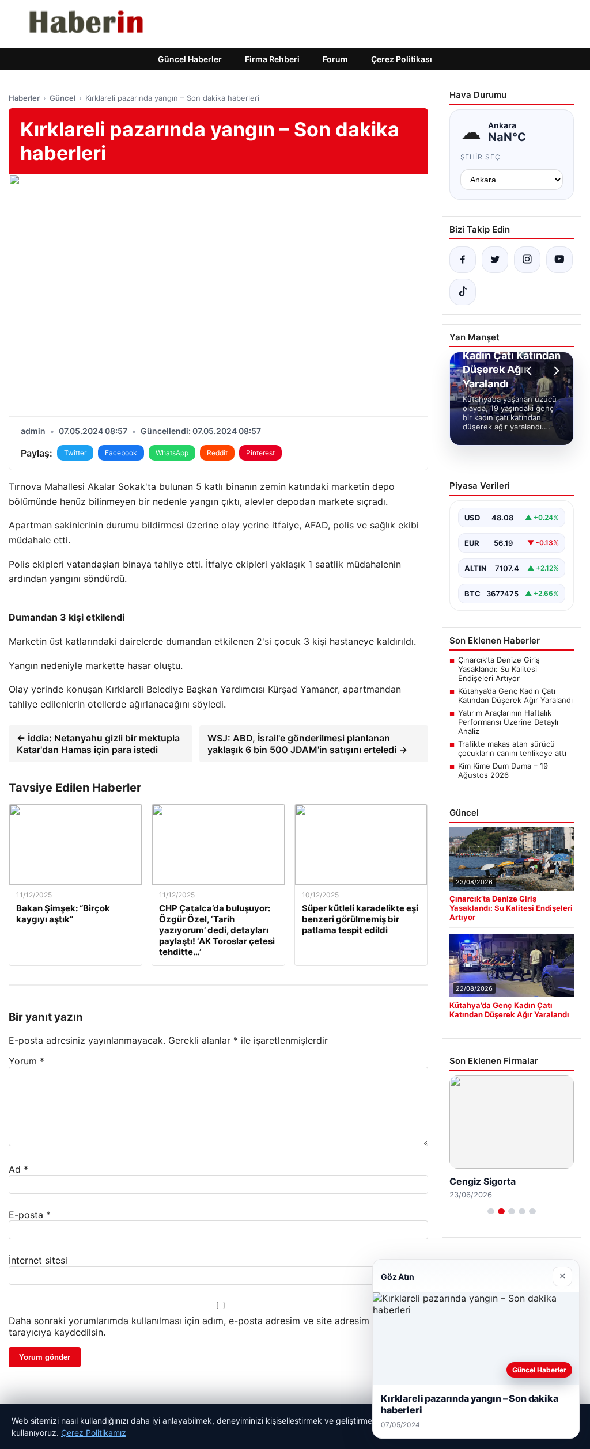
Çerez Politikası (401, 59)
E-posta (30, 1214)
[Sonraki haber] (555, 371)
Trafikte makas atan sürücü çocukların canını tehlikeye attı (512, 748)
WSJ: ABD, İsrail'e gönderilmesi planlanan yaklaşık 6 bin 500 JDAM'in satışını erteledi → (307, 743)
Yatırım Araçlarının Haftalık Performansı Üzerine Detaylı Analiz (508, 722)
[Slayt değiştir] (490, 1211)
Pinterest (260, 452)
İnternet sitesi (38, 1260)
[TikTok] (462, 292)
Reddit (217, 452)
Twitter (75, 452)
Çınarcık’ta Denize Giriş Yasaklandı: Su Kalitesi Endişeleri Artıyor (499, 669)
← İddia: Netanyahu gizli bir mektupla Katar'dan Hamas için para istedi (98, 743)
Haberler (24, 97)
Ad (18, 1169)
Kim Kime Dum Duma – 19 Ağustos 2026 (503, 770)
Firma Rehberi (272, 59)
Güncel (62, 97)
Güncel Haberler (190, 59)
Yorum (26, 1061)
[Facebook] (462, 259)
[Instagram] (527, 259)
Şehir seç (480, 157)
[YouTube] (559, 259)
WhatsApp (172, 452)
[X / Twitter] (495, 259)
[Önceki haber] (530, 371)
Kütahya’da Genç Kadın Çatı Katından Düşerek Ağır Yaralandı (515, 695)
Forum (335, 59)
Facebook (121, 452)
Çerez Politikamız (93, 1432)
